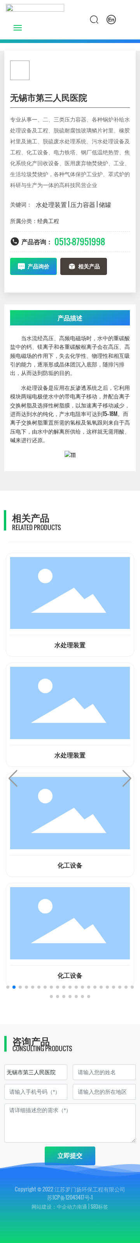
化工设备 (70, 865)
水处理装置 (70, 645)
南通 (82, 1206)
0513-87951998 (79, 241)
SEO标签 (99, 1206)
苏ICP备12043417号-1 (70, 1197)
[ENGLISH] (111, 19)
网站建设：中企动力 (54, 1206)
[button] (7, 987)
